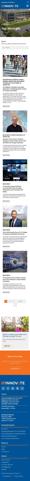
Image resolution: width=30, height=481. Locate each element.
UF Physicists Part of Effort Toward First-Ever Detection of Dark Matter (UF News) (14, 279)
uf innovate (5, 24)
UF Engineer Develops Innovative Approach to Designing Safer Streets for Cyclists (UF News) (14, 89)
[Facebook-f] (3, 388)
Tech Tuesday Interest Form (10, 438)
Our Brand (4, 429)
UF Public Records (7, 465)
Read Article (6, 106)
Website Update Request (9, 436)
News (3, 449)
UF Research (5, 451)
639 (20, 301)
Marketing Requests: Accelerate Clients (13, 434)
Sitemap (3, 469)
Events (3, 447)
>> (15, 305)
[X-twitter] (8, 388)
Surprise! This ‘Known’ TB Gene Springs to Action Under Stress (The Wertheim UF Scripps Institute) (14, 141)
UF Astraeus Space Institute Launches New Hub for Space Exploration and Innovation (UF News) (13, 189)
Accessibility (5, 462)
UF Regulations (6, 467)
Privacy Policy (5, 460)
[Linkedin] (17, 388)
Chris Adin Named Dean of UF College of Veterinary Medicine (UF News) (15, 233)
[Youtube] (13, 388)
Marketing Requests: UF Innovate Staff (13, 431)
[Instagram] (22, 388)
